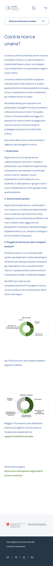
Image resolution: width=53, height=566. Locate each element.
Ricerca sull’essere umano (22, 21)
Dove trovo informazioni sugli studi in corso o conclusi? (23, 473)
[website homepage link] (15, 8)
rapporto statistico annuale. (19, 436)
